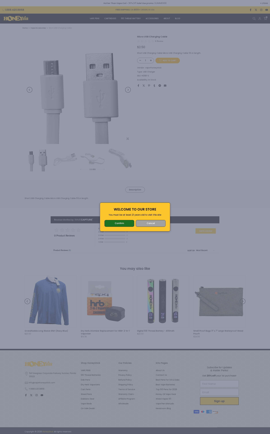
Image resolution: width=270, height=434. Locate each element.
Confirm (119, 223)
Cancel (151, 223)
